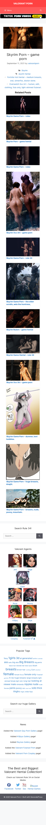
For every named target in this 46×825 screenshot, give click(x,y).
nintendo (20, 684)
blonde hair (20, 666)
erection (38, 670)
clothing (28, 670)
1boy (6, 658)
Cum (33, 670)
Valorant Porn (23, 3)
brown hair (21, 670)
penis (12, 688)
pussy (19, 688)
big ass (15, 662)
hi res (11, 678)
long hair (27, 681)
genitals (6, 678)
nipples (28, 684)
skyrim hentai (24, 74)
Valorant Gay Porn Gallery (25, 731)
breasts (11, 669)
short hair (28, 688)
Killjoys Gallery (23, 736)
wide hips (29, 692)
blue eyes (28, 666)
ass (6, 662)
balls (10, 662)
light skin (19, 681)
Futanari (40, 675)
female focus (19, 675)
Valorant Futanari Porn (25, 748)
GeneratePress (36, 797)
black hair (12, 666)
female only (30, 674)
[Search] (39, 536)
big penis (38, 662)
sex (23, 688)
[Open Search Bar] (41, 10)
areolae (40, 658)
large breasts (32, 678)
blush (35, 665)
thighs (22, 692)
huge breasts (20, 678)
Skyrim (25, 70)
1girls (12, 658)
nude (35, 684)
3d (17, 658)
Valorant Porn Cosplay (25, 753)
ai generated (26, 658)
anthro (35, 658)
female (8, 674)
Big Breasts (26, 662)
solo (34, 687)
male (13, 684)
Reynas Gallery (23, 742)
